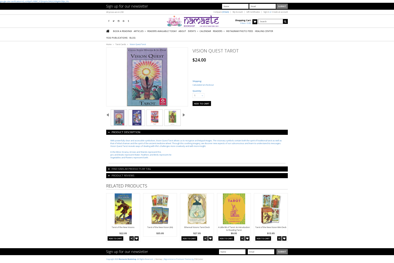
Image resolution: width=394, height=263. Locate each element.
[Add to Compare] (131, 238)
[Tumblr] (128, 21)
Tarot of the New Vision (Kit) (160, 227)
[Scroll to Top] (389, 259)
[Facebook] (108, 21)
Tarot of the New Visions (123, 227)
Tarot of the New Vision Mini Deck (270, 227)
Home (109, 44)
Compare (221, 12)
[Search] (285, 21)
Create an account (280, 12)
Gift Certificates (253, 12)
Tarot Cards (120, 44)
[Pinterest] (123, 21)
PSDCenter (198, 259)
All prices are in (115, 12)
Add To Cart (115, 238)
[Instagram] (118, 21)
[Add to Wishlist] (136, 238)
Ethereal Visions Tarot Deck (197, 227)
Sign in (266, 12)
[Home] (108, 31)
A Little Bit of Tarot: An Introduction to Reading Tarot (234, 228)
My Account (238, 12)
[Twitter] (114, 21)
